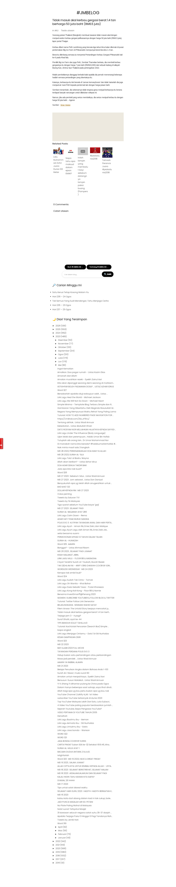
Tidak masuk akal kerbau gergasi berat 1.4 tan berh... (83, 612)
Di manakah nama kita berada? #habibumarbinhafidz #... (86, 443)
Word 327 (62, 390)
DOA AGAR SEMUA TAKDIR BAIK (72, 465)
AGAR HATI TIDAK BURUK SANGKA (73, 519)
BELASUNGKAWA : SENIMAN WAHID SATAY (77, 605)
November (63, 343)
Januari (62, 837)
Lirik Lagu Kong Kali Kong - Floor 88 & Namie (79, 590)
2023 (58, 336)
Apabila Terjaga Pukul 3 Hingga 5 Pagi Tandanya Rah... (84, 816)
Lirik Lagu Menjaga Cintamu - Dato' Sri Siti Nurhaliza (83, 633)
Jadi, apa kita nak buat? (69, 468)
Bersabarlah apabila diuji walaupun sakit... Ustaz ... (82, 393)
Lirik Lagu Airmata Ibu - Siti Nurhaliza (75, 723)
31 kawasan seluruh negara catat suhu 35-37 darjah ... (84, 812)
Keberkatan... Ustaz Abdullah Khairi (74, 426)
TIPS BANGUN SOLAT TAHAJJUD (72, 622)
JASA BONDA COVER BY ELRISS (71, 741)
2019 (58, 852)
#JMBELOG (88, 13)
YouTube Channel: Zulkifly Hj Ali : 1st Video (77, 694)
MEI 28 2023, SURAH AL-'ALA (70, 454)
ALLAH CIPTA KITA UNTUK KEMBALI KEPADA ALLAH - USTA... (84, 766)
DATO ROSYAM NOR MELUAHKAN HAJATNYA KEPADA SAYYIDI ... (86, 429)
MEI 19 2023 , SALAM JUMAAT (70, 762)
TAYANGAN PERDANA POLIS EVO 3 (73, 651)
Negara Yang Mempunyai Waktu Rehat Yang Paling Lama (86, 411)
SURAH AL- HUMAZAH (67, 540)
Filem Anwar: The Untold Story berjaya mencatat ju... (83, 608)
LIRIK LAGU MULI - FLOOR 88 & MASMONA (76, 558)
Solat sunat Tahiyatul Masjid (71, 809)
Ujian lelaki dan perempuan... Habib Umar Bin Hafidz (83, 436)
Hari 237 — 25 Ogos (61, 309)
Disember (63, 340)
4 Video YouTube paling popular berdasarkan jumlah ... (85, 705)
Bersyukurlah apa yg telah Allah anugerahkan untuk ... (84, 483)
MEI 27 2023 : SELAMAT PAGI (70, 508)
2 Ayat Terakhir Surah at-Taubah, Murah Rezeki (80, 562)
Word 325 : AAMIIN (66, 544)
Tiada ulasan (67, 30)
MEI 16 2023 (62, 794)
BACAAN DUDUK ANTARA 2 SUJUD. (73, 751)
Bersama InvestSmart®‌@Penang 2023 (76, 594)
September (64, 350)
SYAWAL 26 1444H (66, 780)
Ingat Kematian (65, 368)
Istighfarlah (63, 755)
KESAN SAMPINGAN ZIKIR (69, 637)
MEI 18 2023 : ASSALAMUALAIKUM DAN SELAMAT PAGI (82, 773)
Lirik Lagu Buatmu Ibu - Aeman (73, 719)
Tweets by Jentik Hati (67, 819)
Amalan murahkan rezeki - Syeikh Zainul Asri (79, 379)
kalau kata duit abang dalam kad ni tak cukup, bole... (84, 798)
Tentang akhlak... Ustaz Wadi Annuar (75, 422)
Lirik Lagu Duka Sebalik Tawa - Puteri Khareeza (80, 587)
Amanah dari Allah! (67, 375)
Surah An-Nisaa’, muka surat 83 (73, 673)
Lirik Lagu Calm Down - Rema (72, 515)
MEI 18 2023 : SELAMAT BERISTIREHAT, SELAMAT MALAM (82, 769)
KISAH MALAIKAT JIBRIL (68, 554)
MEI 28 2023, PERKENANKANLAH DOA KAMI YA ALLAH (81, 451)
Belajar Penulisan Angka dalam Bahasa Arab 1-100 (82, 669)
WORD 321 (62, 737)
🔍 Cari (107, 274)
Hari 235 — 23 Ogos (61, 305)
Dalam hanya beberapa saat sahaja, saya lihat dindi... (84, 687)
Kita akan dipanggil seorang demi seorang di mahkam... (85, 383)
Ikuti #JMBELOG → (75, 267)
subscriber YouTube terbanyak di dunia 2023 (79, 698)
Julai (60, 357)
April (60, 827)
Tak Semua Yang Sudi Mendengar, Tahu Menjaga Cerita (80, 300)
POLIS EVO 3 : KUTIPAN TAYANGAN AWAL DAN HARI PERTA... (84, 522)
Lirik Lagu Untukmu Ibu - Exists (72, 726)
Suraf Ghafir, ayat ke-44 (69, 619)
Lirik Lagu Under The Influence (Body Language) (81, 433)
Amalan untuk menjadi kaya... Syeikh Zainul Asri (80, 676)
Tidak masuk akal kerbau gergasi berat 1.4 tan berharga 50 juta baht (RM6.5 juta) (84, 22)
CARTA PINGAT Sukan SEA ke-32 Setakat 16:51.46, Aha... (83, 744)
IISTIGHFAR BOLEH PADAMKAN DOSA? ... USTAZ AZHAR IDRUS (85, 386)
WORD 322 (62, 733)
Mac (60, 830)
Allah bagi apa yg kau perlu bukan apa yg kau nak (83, 690)
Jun (60, 361)
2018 (58, 855)
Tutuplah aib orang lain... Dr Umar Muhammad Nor (83, 440)
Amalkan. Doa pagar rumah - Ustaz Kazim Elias (81, 372)
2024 (58, 332)
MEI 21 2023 (62, 665)
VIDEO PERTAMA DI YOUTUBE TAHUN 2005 (77, 712)
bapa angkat (64, 630)
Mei (60, 365)
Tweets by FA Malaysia (68, 501)
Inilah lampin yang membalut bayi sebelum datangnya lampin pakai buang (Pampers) (83, 176)
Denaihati (62, 716)
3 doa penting (64, 494)
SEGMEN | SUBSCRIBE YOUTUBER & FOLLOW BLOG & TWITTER (85, 597)
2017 (58, 859)
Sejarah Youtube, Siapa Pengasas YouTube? (79, 708)
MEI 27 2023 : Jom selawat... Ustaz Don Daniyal (80, 479)
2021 (58, 844)
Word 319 (61, 823)
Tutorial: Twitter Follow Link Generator (75, 601)
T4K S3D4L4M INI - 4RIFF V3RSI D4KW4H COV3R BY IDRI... (84, 565)
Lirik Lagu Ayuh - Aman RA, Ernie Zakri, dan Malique (82, 526)
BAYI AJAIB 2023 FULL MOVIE (70, 648)
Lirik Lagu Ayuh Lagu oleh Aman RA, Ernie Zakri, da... (82, 529)
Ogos (61, 354)
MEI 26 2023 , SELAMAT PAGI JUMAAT (74, 551)
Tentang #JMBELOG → (99, 267)
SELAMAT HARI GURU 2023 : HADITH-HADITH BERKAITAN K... (84, 791)
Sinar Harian (65, 105)
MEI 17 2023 (62, 784)
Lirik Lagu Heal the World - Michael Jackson (79, 397)
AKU (56, 30)
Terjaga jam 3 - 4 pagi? (69, 615)
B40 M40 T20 (63, 486)
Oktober (62, 347)
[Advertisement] (88, 127)
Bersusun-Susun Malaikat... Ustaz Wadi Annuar (80, 680)
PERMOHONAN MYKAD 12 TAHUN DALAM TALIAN (79, 537)
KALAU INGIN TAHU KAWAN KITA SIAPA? (76, 776)
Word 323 (62, 640)
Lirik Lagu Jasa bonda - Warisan (73, 730)
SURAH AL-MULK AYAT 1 (68, 748)
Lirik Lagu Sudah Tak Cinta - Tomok (75, 579)
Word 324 (62, 576)
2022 (58, 841)
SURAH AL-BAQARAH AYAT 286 (72, 511)
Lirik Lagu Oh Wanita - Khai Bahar (74, 583)
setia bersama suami (68, 533)
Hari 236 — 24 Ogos (61, 296)
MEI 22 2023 (63, 644)
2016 (58, 862)
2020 (58, 848)
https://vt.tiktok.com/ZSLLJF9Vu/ (73, 418)
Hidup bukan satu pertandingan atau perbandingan (84, 655)
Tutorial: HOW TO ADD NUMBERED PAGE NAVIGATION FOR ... (85, 415)
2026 (58, 325)
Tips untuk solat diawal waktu (72, 787)
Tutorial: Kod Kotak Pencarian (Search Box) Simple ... (83, 626)
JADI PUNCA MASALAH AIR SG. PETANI (75, 801)
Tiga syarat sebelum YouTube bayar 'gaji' (78, 504)
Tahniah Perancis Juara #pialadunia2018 (107, 166)
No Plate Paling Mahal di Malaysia (74, 805)
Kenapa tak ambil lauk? (69, 572)
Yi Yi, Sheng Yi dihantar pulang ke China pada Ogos (83, 683)
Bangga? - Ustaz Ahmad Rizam (73, 547)
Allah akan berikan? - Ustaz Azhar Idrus (77, 461)
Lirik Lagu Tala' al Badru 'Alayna (73, 458)
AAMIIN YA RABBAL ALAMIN (70, 662)
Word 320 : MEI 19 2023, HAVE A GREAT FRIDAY (78, 758)
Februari (62, 834)
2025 (58, 329)
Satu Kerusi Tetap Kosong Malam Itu (70, 292)
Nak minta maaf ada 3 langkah (73, 447)
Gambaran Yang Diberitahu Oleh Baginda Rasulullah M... (85, 408)
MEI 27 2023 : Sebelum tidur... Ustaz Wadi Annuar (81, 476)
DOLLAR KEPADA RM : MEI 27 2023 (73, 490)
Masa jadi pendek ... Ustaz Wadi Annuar (77, 658)
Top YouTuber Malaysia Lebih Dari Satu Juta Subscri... (83, 701)
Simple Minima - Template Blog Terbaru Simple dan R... (84, 404)
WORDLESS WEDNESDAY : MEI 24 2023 (75, 569)
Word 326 (62, 472)
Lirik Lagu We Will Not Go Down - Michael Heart (80, 400)
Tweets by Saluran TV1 (68, 497)
